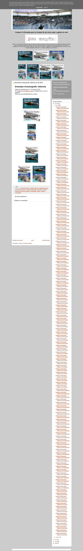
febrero (58, 537)
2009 (56, 543)
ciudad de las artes (43, 188)
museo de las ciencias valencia (22, 191)
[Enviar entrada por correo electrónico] (16, 186)
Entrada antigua (46, 240)
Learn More (39, 7)
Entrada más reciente (18, 240)
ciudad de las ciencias (20, 189)
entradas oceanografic (31, 189)
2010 (56, 541)
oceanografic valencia (35, 191)
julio (57, 105)
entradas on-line (28, 91)
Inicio (32, 240)
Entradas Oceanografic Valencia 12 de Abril (29, 82)
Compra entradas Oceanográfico (62, 84)
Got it (46, 7)
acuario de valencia (24, 188)
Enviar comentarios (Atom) (25, 243)
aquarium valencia (34, 188)
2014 (56, 103)
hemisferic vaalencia (42, 189)
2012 (56, 539)
